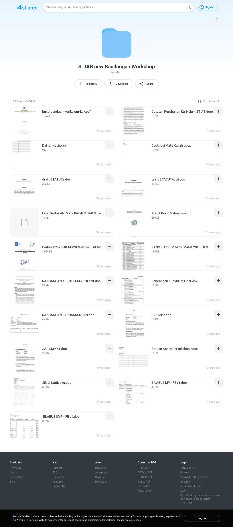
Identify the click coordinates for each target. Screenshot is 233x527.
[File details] (24, 121)
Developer (101, 481)
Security (185, 481)
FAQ (55, 472)
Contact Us (59, 486)
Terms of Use (188, 468)
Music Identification (191, 486)
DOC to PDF (144, 468)
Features (58, 481)
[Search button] (189, 7)
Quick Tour (59, 477)
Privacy (184, 472)
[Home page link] (27, 7)
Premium (15, 468)
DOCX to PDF (145, 477)
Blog (12, 481)
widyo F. (118, 72)
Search (14, 472)
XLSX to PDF (145, 490)
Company (100, 468)
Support (57, 468)
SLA (182, 490)
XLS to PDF (144, 481)
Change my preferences (128, 520)
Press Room (17, 477)
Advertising (101, 472)
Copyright (100, 477)
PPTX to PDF (145, 472)
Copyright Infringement (193, 477)
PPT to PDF (144, 486)
